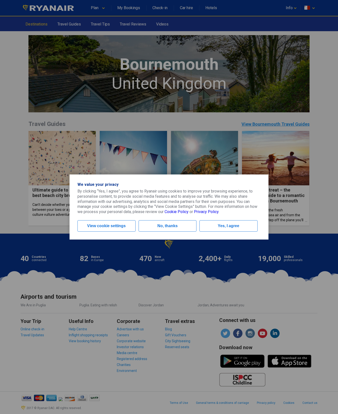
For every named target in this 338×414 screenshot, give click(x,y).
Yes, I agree (228, 226)
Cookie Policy (177, 211)
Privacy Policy (206, 211)
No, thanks (167, 226)
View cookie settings (106, 226)
